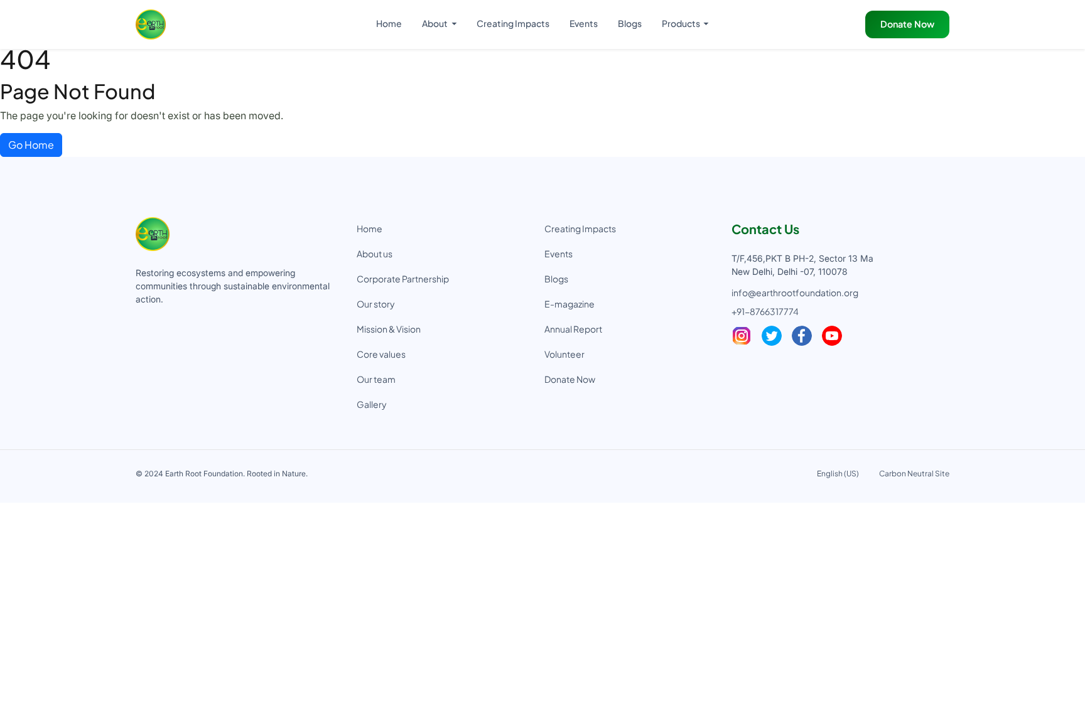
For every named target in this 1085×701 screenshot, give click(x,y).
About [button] (435, 23)
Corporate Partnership (403, 278)
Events (583, 23)
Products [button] (681, 23)
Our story (376, 303)
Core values (381, 354)
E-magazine (569, 303)
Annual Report (573, 328)
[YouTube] (832, 336)
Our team (376, 379)
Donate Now (907, 23)
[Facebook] (802, 336)
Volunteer (564, 354)
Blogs (630, 23)
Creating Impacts (513, 23)
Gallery (372, 404)
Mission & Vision (389, 328)
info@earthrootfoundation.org (794, 292)
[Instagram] (741, 336)
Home (389, 23)
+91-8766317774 (765, 311)
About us (374, 253)
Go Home (31, 144)
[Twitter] (772, 336)
